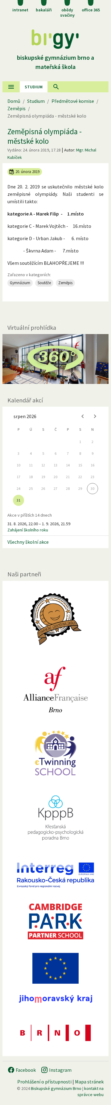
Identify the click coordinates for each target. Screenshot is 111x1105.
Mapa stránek (89, 1082)
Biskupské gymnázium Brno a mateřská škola (55, 62)
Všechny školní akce (28, 542)
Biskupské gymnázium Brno (56, 1088)
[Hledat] (56, 86)
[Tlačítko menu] (11, 86)
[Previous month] (82, 416)
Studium (34, 87)
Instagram (60, 1070)
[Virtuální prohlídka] (55, 359)
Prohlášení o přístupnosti (44, 1082)
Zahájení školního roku (27, 530)
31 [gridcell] (18, 500)
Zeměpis (16, 108)
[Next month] (95, 416)
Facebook (25, 1070)
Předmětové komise (72, 101)
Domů (13, 101)
